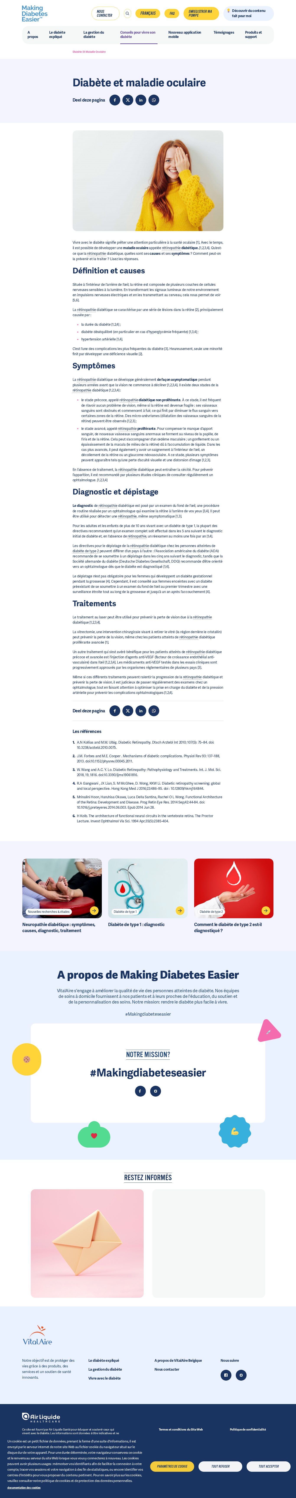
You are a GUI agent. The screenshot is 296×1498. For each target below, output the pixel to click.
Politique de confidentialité (248, 1429)
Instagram (241, 1375)
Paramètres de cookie (172, 1466)
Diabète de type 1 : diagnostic (136, 924)
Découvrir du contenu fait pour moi (248, 13)
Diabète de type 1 (125, 912)
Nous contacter (104, 13)
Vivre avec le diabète (104, 1378)
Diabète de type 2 (211, 912)
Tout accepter (269, 1466)
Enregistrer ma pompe (200, 13)
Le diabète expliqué (103, 1360)
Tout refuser (220, 1466)
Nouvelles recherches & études (49, 912)
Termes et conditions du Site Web (181, 1429)
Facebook (226, 1375)
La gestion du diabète (105, 1369)
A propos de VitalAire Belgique (178, 1360)
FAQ (171, 13)
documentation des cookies (24, 1488)
